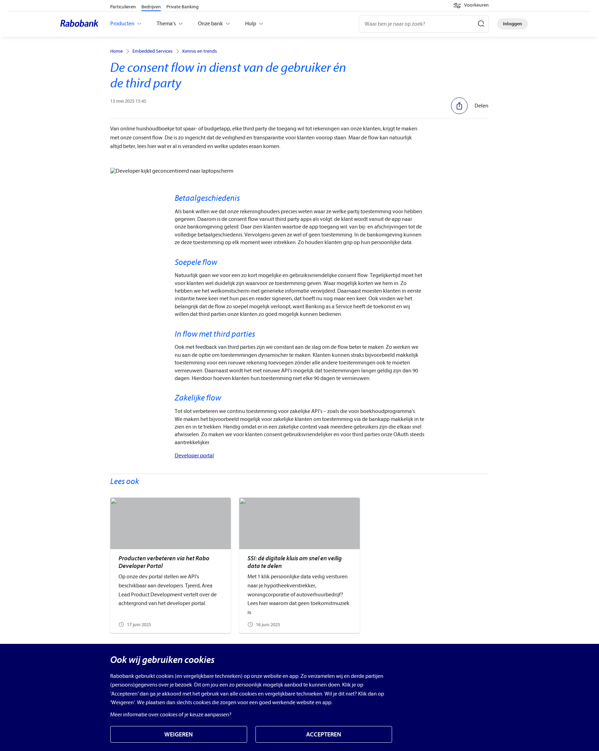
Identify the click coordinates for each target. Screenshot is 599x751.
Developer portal (194, 455)
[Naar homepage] (81, 24)
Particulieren (123, 7)
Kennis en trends (199, 51)
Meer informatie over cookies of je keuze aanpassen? (171, 714)
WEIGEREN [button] (178, 734)
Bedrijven (151, 7)
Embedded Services (152, 51)
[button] (471, 5)
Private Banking (182, 7)
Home (116, 51)
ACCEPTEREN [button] (323, 734)
